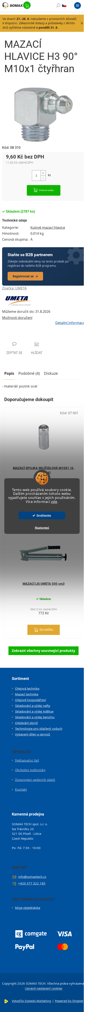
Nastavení (42, 528)
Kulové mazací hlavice (47, 227)
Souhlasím (44, 515)
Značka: (14, 288)
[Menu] (77, 6)
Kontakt (21, 789)
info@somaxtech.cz (32, 876)
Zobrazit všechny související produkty (43, 650)
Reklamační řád (27, 760)
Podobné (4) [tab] (29, 373)
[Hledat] (58, 6)
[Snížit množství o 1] (43, 178)
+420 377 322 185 (31, 883)
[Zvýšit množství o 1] (43, 173)
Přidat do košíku (46, 190)
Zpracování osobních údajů (35, 780)
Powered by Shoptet (69, 1001)
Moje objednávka (27, 907)
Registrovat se (25, 276)
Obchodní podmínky (30, 770)
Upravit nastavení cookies (43, 988)
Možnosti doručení (17, 317)
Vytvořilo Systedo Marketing (31, 1001)
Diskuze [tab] (51, 373)
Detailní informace (70, 322)
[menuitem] (25, 688)
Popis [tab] (9, 373)
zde (54, 501)
